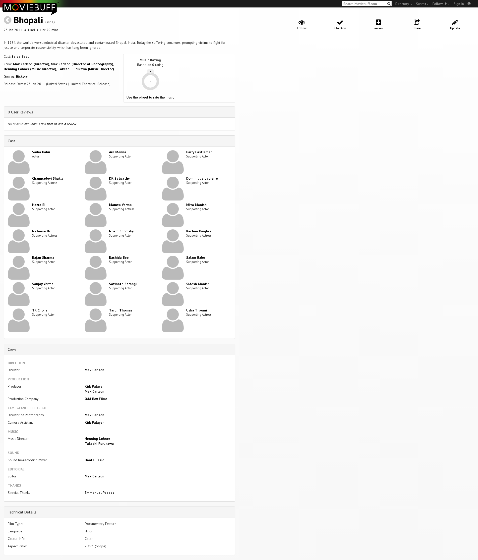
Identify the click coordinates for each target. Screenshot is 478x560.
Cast (11, 140)
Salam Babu (195, 257)
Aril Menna (117, 152)
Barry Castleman (199, 152)
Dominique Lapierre (202, 178)
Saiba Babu (20, 56)
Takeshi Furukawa (99, 443)
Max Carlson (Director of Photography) (82, 64)
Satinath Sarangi (123, 284)
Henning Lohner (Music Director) (30, 69)
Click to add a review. (58, 124)
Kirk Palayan (95, 386)
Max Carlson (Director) (31, 64)
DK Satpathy (119, 178)
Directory (402, 3)
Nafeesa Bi (41, 231)
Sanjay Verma (43, 284)
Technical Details (22, 511)
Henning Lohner (97, 438)
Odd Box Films (96, 399)
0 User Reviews (20, 111)
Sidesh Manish (198, 284)
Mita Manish (196, 205)
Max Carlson (94, 370)
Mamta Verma (120, 205)
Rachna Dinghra (198, 231)
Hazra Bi (38, 205)
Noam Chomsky (121, 231)
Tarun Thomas (120, 310)
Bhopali (28, 20)
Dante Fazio (94, 460)
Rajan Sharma (43, 257)
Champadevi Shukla (47, 178)
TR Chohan (41, 310)
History (22, 76)
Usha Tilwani (196, 310)
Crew (12, 349)
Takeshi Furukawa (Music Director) (86, 69)
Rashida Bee (119, 257)
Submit (421, 3)
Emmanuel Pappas (99, 492)
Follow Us (439, 3)
